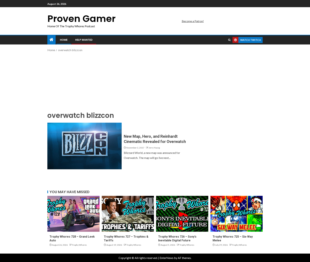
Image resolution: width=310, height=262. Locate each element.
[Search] (229, 40)
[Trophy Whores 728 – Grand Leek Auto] (73, 214)
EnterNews (166, 257)
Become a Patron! (193, 21)
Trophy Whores (79, 245)
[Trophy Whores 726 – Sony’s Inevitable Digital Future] (182, 214)
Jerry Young (154, 147)
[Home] (51, 39)
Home (63, 40)
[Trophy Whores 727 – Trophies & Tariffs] (128, 214)
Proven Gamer (81, 18)
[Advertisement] (155, 81)
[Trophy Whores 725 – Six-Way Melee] (236, 214)
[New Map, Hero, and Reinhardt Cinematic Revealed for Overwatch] (84, 146)
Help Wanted (84, 40)
